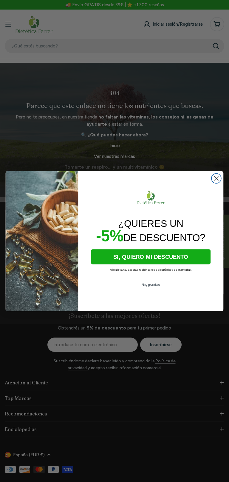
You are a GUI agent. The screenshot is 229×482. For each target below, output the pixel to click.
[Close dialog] (216, 178)
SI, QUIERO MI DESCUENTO (150, 257)
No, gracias (151, 285)
